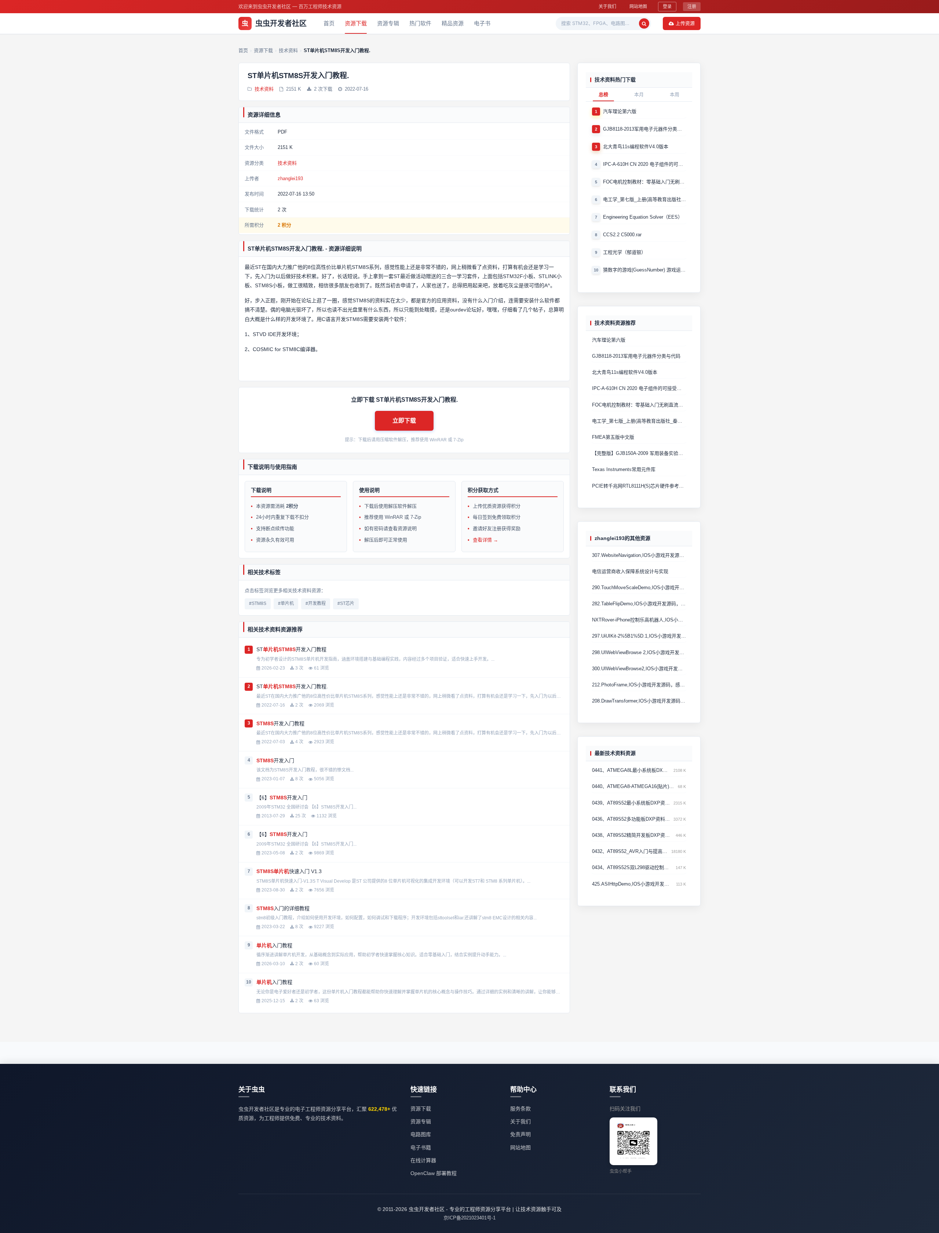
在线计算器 (423, 1160)
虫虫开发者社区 (274, 23)
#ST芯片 (345, 603)
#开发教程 (316, 603)
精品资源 (453, 23)
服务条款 (520, 1109)
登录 (667, 6)
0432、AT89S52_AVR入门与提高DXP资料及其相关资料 (630, 851)
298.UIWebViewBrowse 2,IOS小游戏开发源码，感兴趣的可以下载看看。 (639, 652)
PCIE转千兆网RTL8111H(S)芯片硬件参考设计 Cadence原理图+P (639, 486)
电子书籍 (420, 1147)
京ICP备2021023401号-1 (469, 1218)
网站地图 (638, 6)
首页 (329, 23)
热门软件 (420, 23)
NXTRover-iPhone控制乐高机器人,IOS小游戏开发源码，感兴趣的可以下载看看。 (639, 620)
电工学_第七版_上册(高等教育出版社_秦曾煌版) (644, 199)
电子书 (482, 23)
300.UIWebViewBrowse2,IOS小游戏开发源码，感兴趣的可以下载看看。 (639, 668)
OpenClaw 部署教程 (433, 1173)
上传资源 (685, 23)
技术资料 (264, 89)
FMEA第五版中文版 (613, 437)
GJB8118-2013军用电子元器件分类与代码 (644, 129)
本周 (674, 94)
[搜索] (644, 23)
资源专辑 (388, 23)
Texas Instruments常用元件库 (623, 470)
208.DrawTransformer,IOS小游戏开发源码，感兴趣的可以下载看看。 (639, 701)
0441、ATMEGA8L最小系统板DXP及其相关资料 (631, 770)
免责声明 (520, 1134)
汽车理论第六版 (619, 111)
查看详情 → (485, 540)
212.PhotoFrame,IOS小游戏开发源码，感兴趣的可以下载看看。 (639, 684)
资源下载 (356, 23)
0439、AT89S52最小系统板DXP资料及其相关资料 (631, 803)
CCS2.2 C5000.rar (622, 234)
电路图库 (420, 1134)
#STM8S (257, 603)
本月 (639, 94)
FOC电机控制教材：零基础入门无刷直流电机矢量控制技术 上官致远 (644, 182)
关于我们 (607, 6)
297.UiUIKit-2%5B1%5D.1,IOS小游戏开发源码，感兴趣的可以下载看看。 (639, 636)
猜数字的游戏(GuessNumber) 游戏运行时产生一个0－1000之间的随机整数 (644, 270)
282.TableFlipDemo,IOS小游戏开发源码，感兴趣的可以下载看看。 (639, 603)
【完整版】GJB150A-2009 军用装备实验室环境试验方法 (639, 453)
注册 (691, 6)
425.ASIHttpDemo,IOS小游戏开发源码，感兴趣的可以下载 (632, 884)
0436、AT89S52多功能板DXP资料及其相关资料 (631, 819)
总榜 (603, 94)
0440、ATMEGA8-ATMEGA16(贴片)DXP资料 (633, 786)
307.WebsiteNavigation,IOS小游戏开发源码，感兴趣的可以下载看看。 (639, 555)
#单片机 (286, 603)
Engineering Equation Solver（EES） (643, 217)
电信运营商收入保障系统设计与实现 (630, 571)
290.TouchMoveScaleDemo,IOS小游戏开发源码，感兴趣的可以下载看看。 (639, 587)
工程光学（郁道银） (624, 252)
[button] (404, 421)
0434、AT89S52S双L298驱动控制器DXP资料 (632, 868)
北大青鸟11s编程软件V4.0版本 (635, 146)
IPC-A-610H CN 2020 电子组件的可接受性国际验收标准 (644, 164)
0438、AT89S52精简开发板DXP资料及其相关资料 (632, 835)
